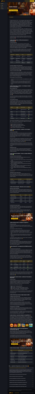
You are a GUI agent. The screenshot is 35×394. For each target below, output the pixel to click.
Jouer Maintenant (14, 10)
